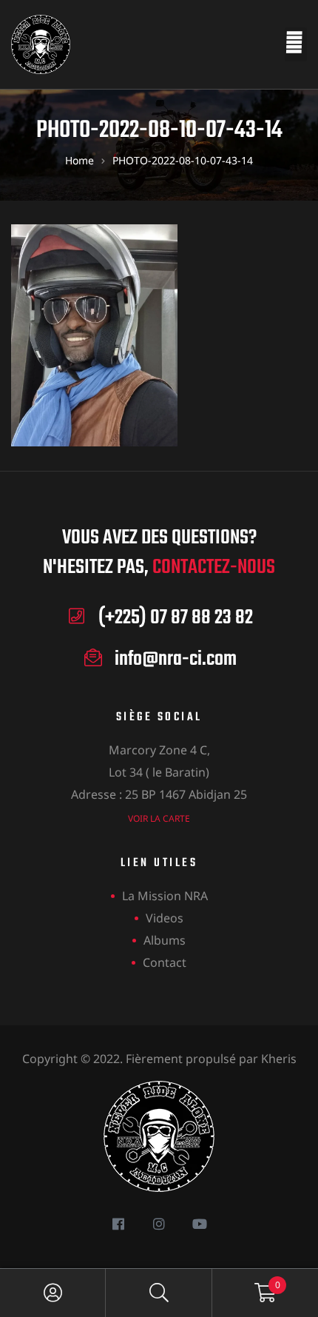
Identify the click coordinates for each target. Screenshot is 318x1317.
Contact (164, 962)
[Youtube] (200, 1223)
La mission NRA (165, 896)
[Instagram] (159, 1223)
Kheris (279, 1058)
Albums (164, 940)
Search (159, 1293)
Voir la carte (159, 818)
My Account (53, 1293)
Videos (164, 918)
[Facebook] (118, 1223)
